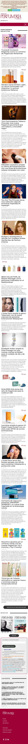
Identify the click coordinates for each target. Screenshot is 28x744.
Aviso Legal (14, 656)
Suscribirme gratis (9, 646)
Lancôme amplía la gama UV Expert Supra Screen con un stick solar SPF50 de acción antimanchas (13, 428)
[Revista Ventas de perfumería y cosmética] (3, 739)
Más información (16, 10)
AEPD (14, 670)
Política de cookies (7, 732)
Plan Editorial (5, 723)
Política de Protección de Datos (9, 671)
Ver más (14, 635)
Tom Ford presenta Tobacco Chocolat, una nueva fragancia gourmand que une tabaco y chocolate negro (13, 124)
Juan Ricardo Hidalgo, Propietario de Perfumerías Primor (13, 683)
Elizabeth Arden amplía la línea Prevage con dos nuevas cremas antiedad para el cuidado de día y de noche (13, 352)
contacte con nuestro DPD (13, 668)
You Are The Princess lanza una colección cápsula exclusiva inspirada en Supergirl (12, 202)
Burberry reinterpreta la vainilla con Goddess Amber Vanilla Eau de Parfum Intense (13, 239)
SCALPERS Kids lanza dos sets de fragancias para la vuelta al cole (12, 391)
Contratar (5, 721)
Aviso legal (5, 727)
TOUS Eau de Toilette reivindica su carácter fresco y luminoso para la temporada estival (13, 581)
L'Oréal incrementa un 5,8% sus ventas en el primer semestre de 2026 (14, 699)
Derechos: (4, 666)
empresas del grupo (8, 665)
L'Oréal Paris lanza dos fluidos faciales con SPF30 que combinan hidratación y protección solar (13, 463)
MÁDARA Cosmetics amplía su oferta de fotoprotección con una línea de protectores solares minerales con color (13, 167)
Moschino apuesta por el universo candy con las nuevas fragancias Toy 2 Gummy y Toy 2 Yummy (12, 544)
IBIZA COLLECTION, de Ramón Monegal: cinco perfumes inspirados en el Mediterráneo (12, 279)
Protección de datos (7, 730)
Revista (4, 718)
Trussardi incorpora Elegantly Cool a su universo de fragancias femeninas (13, 51)
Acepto (9, 10)
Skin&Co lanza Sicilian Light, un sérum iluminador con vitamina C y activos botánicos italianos (13, 87)
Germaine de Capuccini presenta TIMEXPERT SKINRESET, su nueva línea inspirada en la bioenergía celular (12, 504)
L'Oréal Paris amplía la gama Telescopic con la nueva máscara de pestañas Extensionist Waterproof (13, 316)
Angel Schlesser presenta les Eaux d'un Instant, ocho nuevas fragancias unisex (14, 704)
